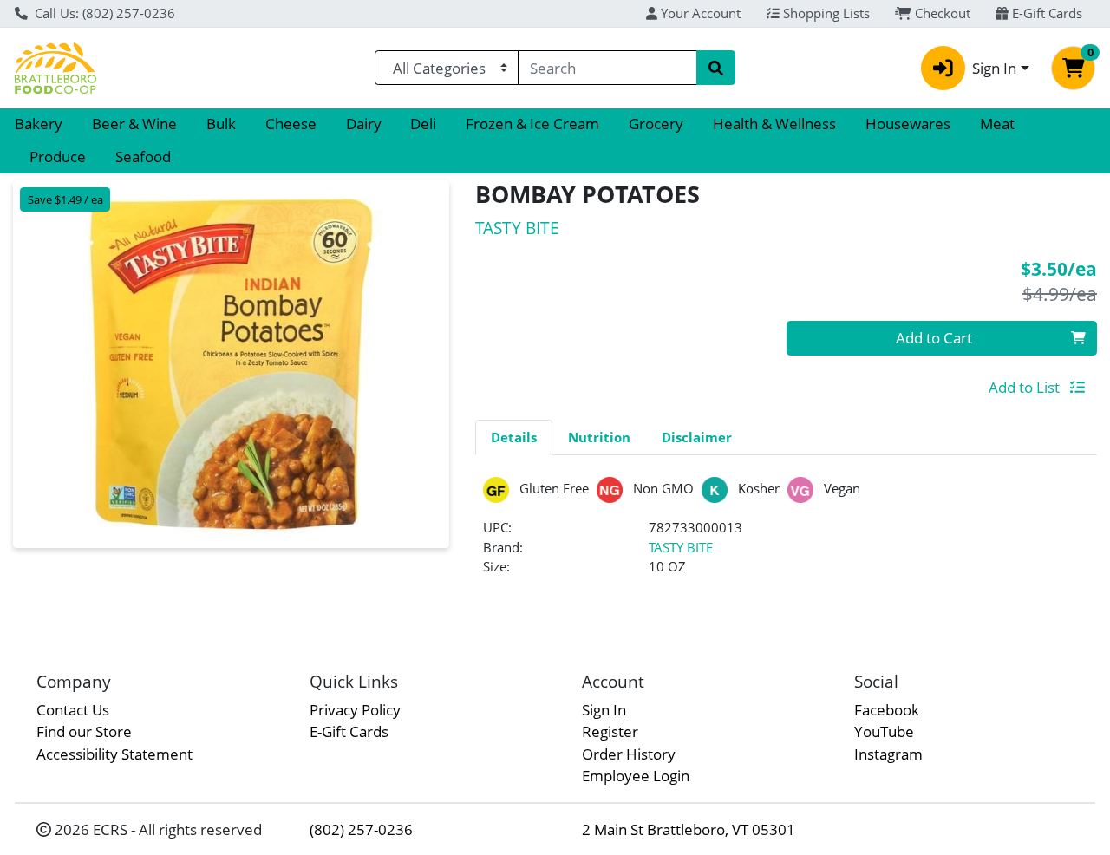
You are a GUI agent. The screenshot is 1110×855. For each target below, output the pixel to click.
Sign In (604, 710)
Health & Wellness (774, 124)
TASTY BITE (681, 547)
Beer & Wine (134, 124)
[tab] (513, 437)
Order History (629, 754)
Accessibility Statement (114, 754)
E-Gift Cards (1045, 13)
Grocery (656, 124)
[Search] (715, 67)
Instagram (888, 754)
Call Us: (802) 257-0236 (103, 13)
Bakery (38, 124)
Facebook (886, 710)
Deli (423, 124)
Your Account (699, 13)
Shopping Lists (825, 13)
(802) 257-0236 (361, 829)
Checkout (940, 13)
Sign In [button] (994, 68)
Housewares (907, 124)
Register (610, 731)
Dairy (364, 124)
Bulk (221, 124)
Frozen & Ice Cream (532, 124)
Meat (997, 124)
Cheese (291, 124)
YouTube (884, 731)
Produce (57, 156)
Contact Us (72, 710)
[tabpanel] (786, 533)
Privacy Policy (355, 710)
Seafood (143, 156)
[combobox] (607, 67)
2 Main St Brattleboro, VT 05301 (688, 829)
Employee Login (635, 776)
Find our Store (84, 731)
